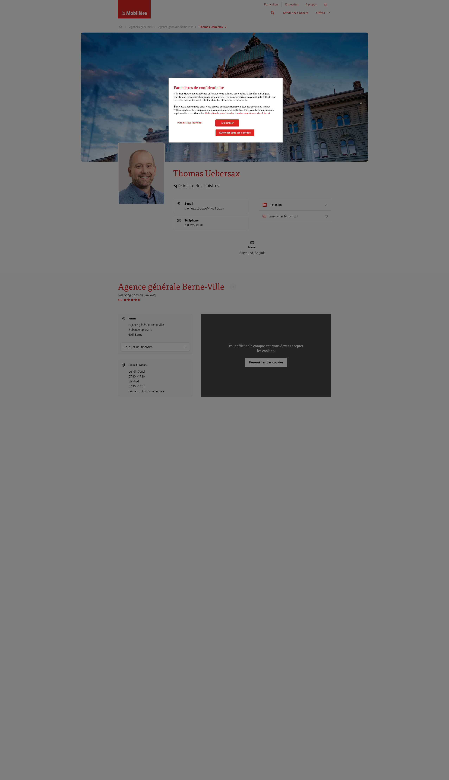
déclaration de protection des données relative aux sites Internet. (238, 113)
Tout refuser (227, 122)
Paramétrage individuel (189, 122)
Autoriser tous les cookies (235, 132)
